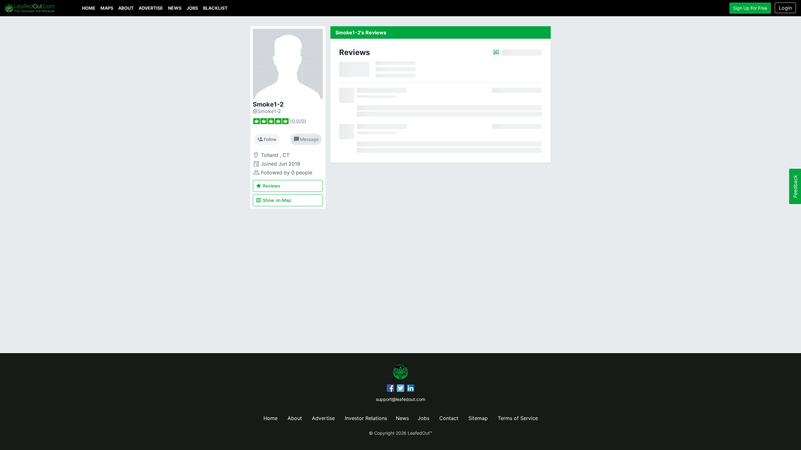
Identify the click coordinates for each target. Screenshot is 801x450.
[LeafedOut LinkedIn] (410, 389)
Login (785, 8)
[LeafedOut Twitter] (400, 389)
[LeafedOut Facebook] (390, 389)
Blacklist (215, 8)
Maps (106, 8)
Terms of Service (518, 418)
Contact (448, 418)
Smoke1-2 (268, 104)
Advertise (151, 8)
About (126, 8)
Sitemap (478, 418)
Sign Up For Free (750, 8)
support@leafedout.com (400, 399)
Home (88, 8)
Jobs (192, 8)
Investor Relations (366, 418)
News (174, 8)
